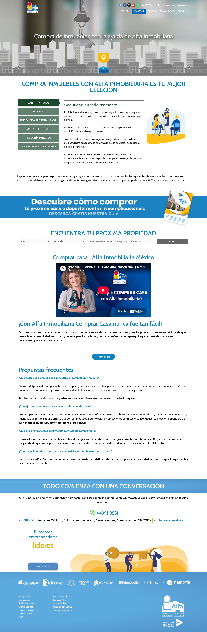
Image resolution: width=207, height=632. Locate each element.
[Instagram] (129, 5)
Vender (125, 11)
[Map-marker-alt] (120, 5)
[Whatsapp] (138, 5)
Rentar (152, 11)
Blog (181, 11)
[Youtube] (133, 5)
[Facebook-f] (125, 5)
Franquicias (167, 11)
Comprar (139, 11)
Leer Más (103, 357)
